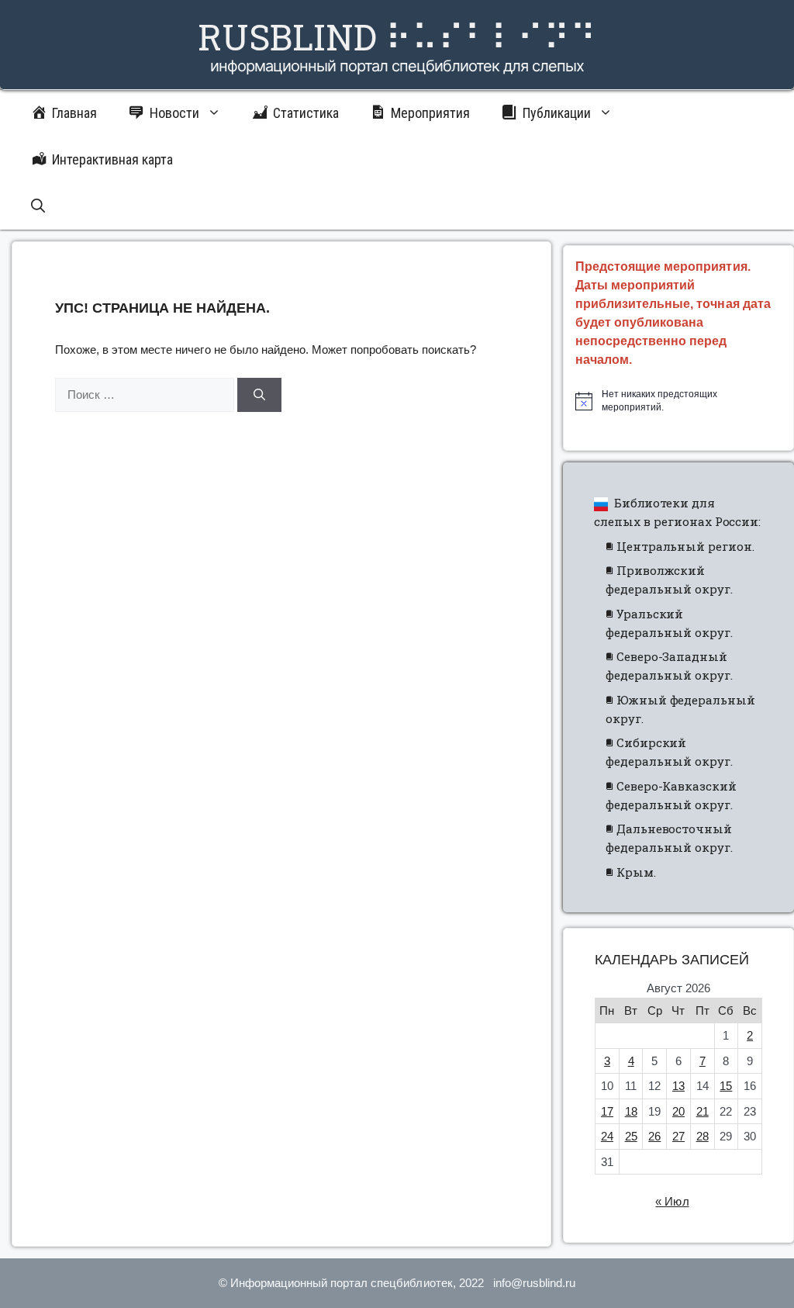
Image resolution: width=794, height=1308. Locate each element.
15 (726, 1085)
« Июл (672, 1201)
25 (631, 1136)
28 (702, 1136)
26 (654, 1136)
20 (678, 1111)
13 (678, 1085)
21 (702, 1111)
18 (631, 1111)
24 (607, 1136)
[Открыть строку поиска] (38, 206)
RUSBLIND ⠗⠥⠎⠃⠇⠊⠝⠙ (397, 36)
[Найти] (259, 395)
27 (678, 1136)
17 (607, 1111)
